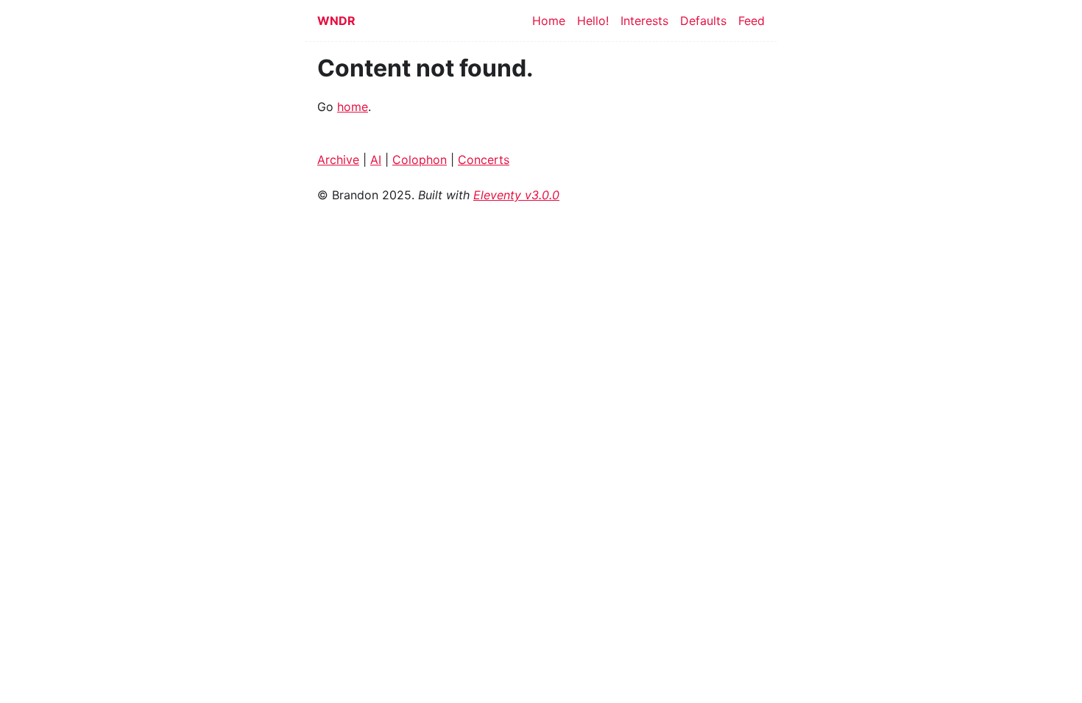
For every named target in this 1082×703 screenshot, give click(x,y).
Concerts (483, 159)
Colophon (419, 159)
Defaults (703, 20)
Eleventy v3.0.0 (516, 195)
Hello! (593, 20)
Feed (751, 20)
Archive (338, 159)
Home (548, 20)
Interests (644, 20)
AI (375, 159)
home (352, 106)
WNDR (336, 20)
